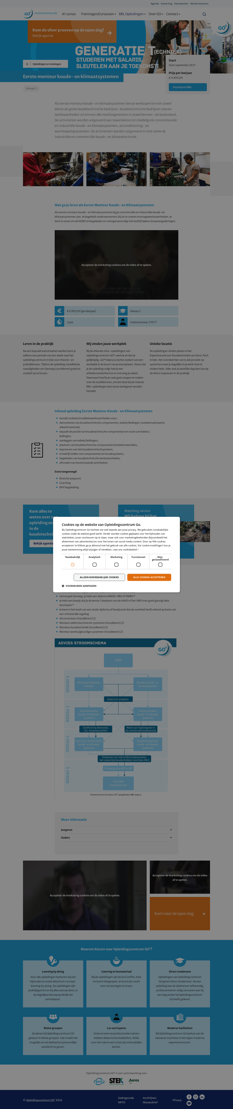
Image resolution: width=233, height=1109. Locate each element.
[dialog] (116, 554)
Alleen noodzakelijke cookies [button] (99, 577)
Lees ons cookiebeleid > (126, 549)
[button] (79, 586)
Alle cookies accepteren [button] (149, 577)
